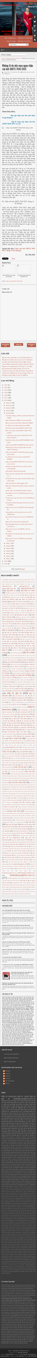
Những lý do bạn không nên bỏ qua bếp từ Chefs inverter (18, 918)
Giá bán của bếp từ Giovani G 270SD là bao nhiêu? (16, 942)
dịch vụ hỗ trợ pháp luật (21, 1028)
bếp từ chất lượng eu (7, 997)
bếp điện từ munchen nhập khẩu (14, 641)
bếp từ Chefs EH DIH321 (17, 1118)
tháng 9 (8, 410)
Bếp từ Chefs (11, 41)
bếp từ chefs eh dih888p (9, 677)
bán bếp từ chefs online (22, 1008)
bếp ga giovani (28, 648)
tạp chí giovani (13, 1295)
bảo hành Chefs (26, 582)
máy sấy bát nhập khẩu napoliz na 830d (20, 862)
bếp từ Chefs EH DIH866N (8, 1143)
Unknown (7, 1071)
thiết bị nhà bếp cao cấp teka (27, 1002)
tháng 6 (8, 546)
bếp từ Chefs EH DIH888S (26, 677)
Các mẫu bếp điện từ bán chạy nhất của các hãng (16, 910)
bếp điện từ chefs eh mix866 (16, 610)
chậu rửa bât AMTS (12, 789)
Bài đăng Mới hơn (5, 345)
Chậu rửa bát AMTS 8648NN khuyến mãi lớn (20, 445)
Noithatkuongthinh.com (27, 873)
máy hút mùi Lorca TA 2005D (21, 833)
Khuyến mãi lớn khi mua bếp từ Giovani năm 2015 (16, 925)
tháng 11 (9, 405)
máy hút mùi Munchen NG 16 (19, 846)
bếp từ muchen (22, 707)
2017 (6, 398)
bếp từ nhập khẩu (15, 738)
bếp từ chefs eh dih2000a (26, 660)
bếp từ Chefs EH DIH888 (21, 675)
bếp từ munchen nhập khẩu (12, 1120)
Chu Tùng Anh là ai (24, 1208)
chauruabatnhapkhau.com (10, 747)
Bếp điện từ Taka (16, 648)
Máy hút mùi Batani (12, 824)
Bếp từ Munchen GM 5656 (18, 718)
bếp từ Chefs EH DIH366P (17, 671)
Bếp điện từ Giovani (7, 1113)
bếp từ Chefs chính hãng (14, 655)
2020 (6, 390)
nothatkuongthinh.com (13, 878)
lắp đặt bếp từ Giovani (10, 815)
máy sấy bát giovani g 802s (27, 857)
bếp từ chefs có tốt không (13, 657)
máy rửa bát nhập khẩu (14, 1029)
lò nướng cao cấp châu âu (17, 1324)
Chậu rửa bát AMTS (22, 751)
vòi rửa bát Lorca (23, 891)
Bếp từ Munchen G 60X (25, 710)
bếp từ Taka (23, 740)
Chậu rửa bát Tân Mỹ (9, 787)
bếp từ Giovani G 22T (20, 695)
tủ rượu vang (8, 1186)
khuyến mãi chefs (13, 811)
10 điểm (12, 1011)
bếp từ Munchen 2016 (26, 364)
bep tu (30, 584)
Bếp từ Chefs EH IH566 (29, 684)
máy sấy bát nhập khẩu (20, 1027)
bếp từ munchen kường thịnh (24, 1026)
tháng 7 (8, 543)
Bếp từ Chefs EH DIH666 (28, 1120)
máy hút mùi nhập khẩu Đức (23, 848)
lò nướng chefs (19, 1181)
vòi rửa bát (23, 889)
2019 (6, 392)
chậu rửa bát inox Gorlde (14, 771)
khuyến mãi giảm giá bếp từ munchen (27, 1249)
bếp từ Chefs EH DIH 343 (10, 660)
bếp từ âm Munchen (18, 650)
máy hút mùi (30, 822)
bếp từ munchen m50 (28, 729)
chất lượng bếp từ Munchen (26, 749)
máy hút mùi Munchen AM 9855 (21, 840)
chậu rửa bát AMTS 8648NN (16, 1239)
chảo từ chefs (27, 745)
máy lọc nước (14, 1263)
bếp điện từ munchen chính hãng (9, 1297)
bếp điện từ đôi (31, 612)
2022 (6, 385)
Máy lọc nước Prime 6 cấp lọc (18, 851)
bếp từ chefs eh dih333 (17, 666)
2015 (6, 561)
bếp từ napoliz (26, 1022)
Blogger (22, 569)
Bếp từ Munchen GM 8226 (25, 1137)
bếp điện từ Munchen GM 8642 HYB (19, 637)
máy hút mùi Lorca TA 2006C (26, 835)
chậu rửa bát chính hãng (11, 765)
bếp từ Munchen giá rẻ (23, 714)
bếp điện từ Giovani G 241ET (22, 617)
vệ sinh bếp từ (14, 889)
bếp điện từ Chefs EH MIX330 (27, 1133)
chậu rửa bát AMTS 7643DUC (12, 756)
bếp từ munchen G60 (8, 712)
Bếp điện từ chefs (24, 41)
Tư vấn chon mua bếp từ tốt (11, 1054)
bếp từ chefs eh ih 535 (22, 679)
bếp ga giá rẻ (27, 1033)
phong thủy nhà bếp (13, 999)
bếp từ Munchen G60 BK (25, 712)
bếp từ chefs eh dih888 (22, 1009)
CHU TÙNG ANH (8, 1314)
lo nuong (9, 1022)
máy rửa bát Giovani (24, 1160)
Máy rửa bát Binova (11, 853)
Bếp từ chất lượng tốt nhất (11, 1058)
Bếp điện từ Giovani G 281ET (20, 1142)
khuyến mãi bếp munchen (22, 802)
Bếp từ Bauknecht (12, 364)
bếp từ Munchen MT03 (9, 736)
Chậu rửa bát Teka (20, 787)
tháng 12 (9, 403)
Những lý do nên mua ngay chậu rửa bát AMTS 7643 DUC (17, 67)
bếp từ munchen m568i (24, 734)
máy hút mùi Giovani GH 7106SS (23, 831)
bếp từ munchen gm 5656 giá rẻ (24, 1166)
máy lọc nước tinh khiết (12, 1005)
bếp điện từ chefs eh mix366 (21, 604)
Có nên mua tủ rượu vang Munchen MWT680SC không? (17, 964)
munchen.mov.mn (17, 1022)
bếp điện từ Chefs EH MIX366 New (20, 1193)
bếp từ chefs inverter (26, 686)
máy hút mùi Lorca (6, 833)
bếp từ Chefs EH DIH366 (15, 668)
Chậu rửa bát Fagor (7, 767)
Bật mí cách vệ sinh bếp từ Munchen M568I (19, 423)
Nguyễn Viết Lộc (10, 1354)
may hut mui (5, 1315)
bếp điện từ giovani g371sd (22, 623)
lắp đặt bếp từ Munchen (25, 815)
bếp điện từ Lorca (10, 1150)
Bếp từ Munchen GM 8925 (24, 727)
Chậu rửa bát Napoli (20, 780)
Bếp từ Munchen (10, 38)
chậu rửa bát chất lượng (27, 762)
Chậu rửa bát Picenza (16, 784)
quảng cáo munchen (29, 1307)
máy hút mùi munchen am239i (25, 1261)
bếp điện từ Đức (9, 615)
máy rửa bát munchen (15, 1004)
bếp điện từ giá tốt (19, 998)
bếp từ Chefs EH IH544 (6, 1220)
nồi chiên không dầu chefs (8, 880)
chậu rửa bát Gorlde (18, 769)
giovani (13, 800)
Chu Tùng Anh (27, 789)
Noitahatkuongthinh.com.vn (10, 873)
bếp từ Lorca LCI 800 (13, 702)
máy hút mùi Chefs (23, 826)
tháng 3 (8, 553)
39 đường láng (14, 579)
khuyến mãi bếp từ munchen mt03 (10, 809)
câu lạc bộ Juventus (7, 1302)
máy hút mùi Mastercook (11, 837)
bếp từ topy (31, 740)
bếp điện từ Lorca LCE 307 (20, 626)
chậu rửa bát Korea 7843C (28, 776)
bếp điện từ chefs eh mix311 (17, 597)
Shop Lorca (24, 366)
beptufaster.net (15, 366)
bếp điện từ (11, 591)
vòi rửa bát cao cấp (19, 1003)
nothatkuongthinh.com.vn (27, 878)
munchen (11, 868)
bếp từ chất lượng (29, 1108)
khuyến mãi (20, 800)
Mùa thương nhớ (32, 1354)
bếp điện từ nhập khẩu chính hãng (9, 1325)
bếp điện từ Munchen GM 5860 (14, 632)
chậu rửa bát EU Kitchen (27, 765)
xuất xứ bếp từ (11, 893)
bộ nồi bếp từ (17, 743)
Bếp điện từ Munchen (25, 38)
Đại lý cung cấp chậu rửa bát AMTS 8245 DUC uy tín (18, 123)
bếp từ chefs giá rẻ (10, 686)
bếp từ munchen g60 (29, 998)
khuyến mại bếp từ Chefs (22, 804)
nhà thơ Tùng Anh (8, 1264)
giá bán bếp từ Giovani (12, 795)
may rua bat (27, 1021)
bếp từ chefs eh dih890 (8, 679)
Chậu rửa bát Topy (23, 1162)
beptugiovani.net (24, 586)
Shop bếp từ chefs (17, 362)
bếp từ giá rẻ (14, 693)
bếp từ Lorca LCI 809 (17, 1222)
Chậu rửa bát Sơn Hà (29, 784)
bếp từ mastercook (19, 1011)
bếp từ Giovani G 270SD (21, 698)
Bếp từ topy (8, 375)
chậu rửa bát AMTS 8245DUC (18, 758)
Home (3, 58)
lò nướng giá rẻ (16, 817)
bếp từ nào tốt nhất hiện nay (28, 1320)
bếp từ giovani (16, 1018)
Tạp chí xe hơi (22, 360)
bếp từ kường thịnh (18, 1013)
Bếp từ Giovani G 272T (19, 1205)
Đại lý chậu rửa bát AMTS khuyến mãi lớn (19, 490)
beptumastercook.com (9, 588)
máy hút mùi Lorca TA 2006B (22, 1183)
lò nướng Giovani (27, 817)
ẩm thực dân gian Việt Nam (13, 1002)
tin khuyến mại (21, 1000)
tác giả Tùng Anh (16, 885)
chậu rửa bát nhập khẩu (17, 782)
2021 (6, 387)
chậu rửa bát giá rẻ (21, 767)
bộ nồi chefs (27, 743)
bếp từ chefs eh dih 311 (12, 1000)
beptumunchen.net (28, 588)
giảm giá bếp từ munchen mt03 (28, 1247)
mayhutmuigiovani (6, 864)
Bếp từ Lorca (21, 1135)
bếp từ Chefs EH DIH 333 (28, 657)
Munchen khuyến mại (22, 868)
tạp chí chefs (5, 999)
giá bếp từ (18, 1247)
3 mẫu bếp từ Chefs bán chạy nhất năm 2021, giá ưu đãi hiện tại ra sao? (22, 973)
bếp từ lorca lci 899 (18, 704)
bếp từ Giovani (24, 1104)
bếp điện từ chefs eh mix (12, 593)
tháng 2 (8, 556)
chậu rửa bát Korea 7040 (17, 773)
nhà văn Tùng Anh (23, 870)
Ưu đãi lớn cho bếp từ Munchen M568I (18, 425)
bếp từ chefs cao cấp (29, 1003)
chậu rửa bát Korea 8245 (10, 778)
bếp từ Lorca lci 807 (26, 702)
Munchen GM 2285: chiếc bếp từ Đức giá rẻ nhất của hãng (18, 949)
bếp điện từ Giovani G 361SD (17, 621)
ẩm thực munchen (21, 1031)
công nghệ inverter (5, 1246)
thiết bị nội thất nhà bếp (24, 1288)
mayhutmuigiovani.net (20, 864)
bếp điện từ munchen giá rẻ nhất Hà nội (21, 1034)
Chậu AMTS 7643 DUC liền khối (16, 471)
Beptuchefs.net (16, 1350)
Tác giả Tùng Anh (4, 1356)
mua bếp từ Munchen (10, 1259)
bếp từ (4, 650)
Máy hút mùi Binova (27, 824)
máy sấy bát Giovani (10, 857)
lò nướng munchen (28, 1181)
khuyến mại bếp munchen (8, 804)
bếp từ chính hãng (21, 688)
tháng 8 (8, 413)
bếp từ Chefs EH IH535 (20, 682)
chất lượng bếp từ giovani (10, 749)
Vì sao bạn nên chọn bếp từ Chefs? (12, 957)
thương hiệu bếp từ (18, 887)
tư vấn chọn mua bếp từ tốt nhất (13, 1012)
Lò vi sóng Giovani (18, 822)
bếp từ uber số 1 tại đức (11, 1014)
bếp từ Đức (30, 691)
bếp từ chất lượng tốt (16, 652)
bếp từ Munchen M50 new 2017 (16, 732)
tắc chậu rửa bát (8, 887)
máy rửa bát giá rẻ (24, 853)
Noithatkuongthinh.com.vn (22, 875)
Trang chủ (18, 344)
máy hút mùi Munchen (16, 1116)
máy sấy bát (31, 855)
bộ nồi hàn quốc (16, 1235)
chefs (20, 789)
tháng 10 (9, 408)
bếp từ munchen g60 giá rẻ (8, 714)
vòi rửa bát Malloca (14, 1271)
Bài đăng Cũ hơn (31, 345)
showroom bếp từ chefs (8, 1003)
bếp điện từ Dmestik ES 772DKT (17, 612)
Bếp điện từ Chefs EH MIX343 (24, 1206)
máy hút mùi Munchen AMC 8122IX (24, 842)
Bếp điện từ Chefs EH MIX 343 (27, 593)
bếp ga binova (6, 1004)
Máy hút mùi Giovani (19, 1113)
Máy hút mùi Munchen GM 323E (28, 1174)
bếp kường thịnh (10, 1009)
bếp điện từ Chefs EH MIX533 (26, 606)
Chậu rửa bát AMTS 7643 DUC (13, 58)
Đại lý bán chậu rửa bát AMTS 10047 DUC (19, 428)
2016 (6, 400)
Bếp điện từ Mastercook (21, 628)
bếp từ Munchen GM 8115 (18, 725)
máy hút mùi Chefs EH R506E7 (22, 1259)
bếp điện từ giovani (22, 1290)
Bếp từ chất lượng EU (10, 1061)
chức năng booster (16, 791)
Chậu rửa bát (7, 752)
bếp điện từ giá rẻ (23, 615)
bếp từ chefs (29, 652)
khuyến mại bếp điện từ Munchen (14, 1252)
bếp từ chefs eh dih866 (19, 673)
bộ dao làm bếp (8, 743)
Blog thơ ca (5, 366)
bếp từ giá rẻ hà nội (26, 1012)
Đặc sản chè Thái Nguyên (27, 1016)
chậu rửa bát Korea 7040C (22, 1240)
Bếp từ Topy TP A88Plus (20, 375)
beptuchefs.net (6, 586)
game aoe (23, 1018)
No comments (6, 73)
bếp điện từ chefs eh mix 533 (11, 595)
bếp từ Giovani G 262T (19, 1164)
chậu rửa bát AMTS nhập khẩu (18, 760)
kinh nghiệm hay (12, 373)
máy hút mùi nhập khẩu (11, 1023)
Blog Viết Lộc (27, 357)
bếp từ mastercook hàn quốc (13, 1327)
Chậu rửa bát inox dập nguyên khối (17, 483)
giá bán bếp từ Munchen (25, 795)
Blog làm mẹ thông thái (9, 360)
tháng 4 (8, 551)
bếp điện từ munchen (17, 1102)
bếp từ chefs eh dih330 (18, 1123)
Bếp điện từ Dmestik (14, 1162)
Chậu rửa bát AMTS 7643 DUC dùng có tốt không (18, 249)
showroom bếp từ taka (9, 1028)
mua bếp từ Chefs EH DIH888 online (17, 866)
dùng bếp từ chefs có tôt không (18, 793)
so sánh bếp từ (22, 880)
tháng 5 (8, 548)
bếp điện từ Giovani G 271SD (23, 1132)
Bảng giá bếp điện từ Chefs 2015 (27, 1203)
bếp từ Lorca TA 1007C (11, 707)
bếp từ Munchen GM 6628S (12, 723)
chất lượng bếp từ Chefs (28, 747)
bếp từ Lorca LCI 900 (27, 1222)
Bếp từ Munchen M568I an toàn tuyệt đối (18, 420)
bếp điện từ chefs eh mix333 (18, 601)
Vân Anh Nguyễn (9, 1081)
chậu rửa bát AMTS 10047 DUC (22, 1196)
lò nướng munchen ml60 (21, 820)
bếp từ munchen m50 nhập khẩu (21, 1227)
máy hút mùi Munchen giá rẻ (10, 844)
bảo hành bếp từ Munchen (13, 582)
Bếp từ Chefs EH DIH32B (16, 664)
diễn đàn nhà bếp (26, 1004)
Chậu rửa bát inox (15, 1138)
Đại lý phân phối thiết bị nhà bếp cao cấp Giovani (20, 1017)
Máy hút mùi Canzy (8, 826)
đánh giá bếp (22, 1005)
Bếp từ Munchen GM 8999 (10, 729)
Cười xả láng (22, 373)
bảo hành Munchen (19, 584)
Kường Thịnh (22, 999)
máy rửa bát (16, 1147)
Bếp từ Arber (18, 368)
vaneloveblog (29, 1007)
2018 (6, 395)
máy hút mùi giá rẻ (22, 829)
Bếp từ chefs (6, 357)
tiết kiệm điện (28, 887)
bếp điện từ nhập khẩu (14, 645)
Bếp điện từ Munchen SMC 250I (25, 1152)
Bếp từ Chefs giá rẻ (17, 1032)
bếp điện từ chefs (16, 357)
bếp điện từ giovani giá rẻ (19, 1006)
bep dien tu (20, 1021)
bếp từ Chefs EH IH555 (15, 684)
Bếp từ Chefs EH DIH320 (13, 662)
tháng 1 (8, 558)
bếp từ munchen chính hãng (24, 1014)
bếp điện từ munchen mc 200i (27, 639)
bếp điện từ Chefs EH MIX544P (11, 608)
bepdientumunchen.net (8, 1008)
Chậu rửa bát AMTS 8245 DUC (11, 1174)
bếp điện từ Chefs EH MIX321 (20, 1126)
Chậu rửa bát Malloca (7, 780)
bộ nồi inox (15, 745)
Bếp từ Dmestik (8, 1142)
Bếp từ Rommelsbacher (12, 740)
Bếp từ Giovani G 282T (19, 700)
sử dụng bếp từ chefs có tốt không (20, 882)
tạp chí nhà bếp (27, 997)
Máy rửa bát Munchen (19, 855)
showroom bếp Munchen (16, 371)
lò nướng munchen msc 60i (18, 1256)
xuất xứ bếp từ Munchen (23, 893)
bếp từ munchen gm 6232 (27, 721)
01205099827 (5, 579)
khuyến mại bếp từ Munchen (25, 806)
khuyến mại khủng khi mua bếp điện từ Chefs (23, 813)
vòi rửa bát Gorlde (11, 891)
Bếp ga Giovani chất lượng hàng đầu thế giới (13, 1033)
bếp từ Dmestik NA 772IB (16, 691)
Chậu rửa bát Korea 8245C (26, 778)
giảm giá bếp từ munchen (16, 798)
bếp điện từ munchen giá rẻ (27, 630)
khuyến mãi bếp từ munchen (8, 1181)
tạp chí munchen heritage (28, 885)
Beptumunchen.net (24, 1350)
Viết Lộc (7, 1083)
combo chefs (27, 791)
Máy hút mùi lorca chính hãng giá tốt (17, 522)
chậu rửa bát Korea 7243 (13, 776)
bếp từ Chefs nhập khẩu (8, 688)
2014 (6, 563)
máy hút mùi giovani (15, 1312)
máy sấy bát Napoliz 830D (11, 859)
